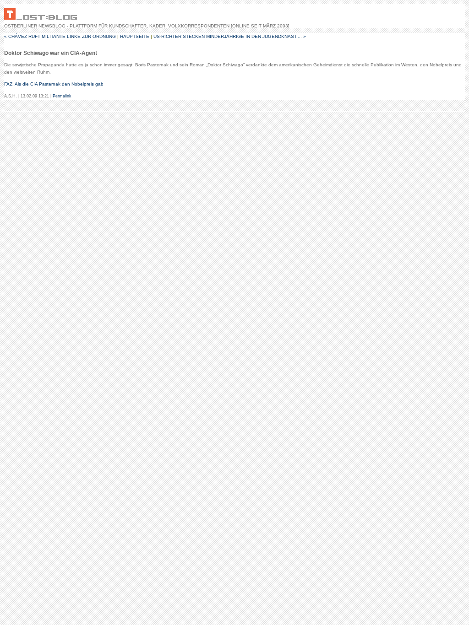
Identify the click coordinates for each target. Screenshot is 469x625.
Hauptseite (134, 36)
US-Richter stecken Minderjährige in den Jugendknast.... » (229, 36)
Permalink (62, 96)
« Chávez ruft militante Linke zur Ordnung (60, 36)
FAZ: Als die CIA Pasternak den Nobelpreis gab (54, 83)
